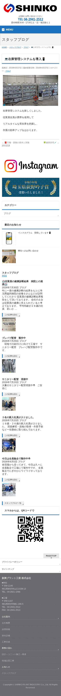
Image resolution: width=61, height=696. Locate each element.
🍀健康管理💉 (51, 142)
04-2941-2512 (33, 19)
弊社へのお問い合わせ (28, 251)
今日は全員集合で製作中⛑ (16, 458)
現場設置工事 (8, 660)
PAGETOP (51, 556)
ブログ (8, 71)
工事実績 (6, 642)
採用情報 (6, 629)
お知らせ (6, 667)
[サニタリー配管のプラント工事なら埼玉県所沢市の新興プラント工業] (30, 9)
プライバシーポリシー (12, 562)
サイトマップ (8, 569)
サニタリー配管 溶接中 (17, 379)
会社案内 (6, 616)
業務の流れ (7, 648)
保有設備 (6, 635)
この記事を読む (11, 315)
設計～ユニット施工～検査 (14, 654)
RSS (4, 275)
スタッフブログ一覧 (13, 503)
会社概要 (6, 623)
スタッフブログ (9, 673)
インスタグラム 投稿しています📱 (34, 233)
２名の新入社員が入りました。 (18, 417)
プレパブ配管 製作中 (14, 338)
